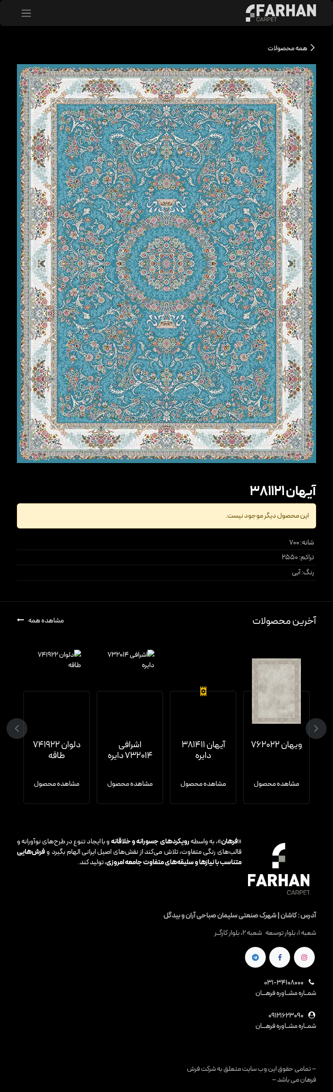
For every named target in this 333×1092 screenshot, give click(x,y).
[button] (311, 728)
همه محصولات (287, 48)
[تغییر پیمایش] (26, 13)
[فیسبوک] (279, 957)
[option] (166, 726)
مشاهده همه (45, 621)
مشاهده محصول (276, 784)
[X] (255, 957)
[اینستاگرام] (304, 957)
